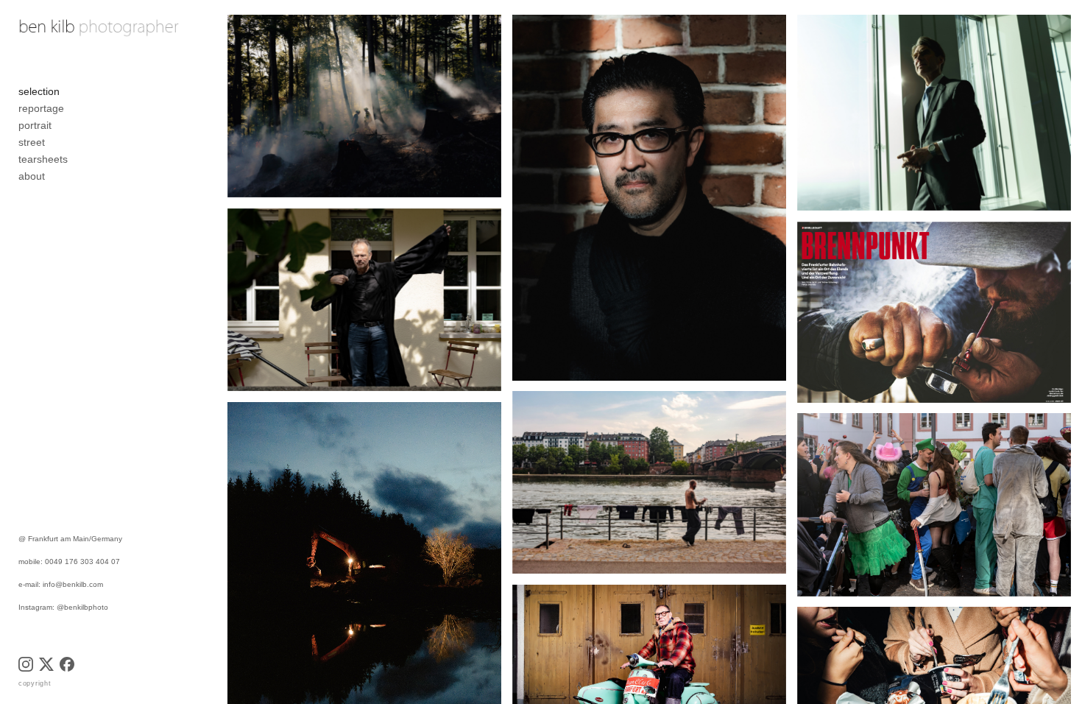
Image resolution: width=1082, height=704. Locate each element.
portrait (35, 125)
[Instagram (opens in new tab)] (25, 664)
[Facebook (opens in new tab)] (67, 664)
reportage (41, 108)
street (31, 142)
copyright (35, 683)
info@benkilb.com (73, 584)
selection (39, 91)
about (31, 176)
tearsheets (43, 159)
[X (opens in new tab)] (46, 664)
